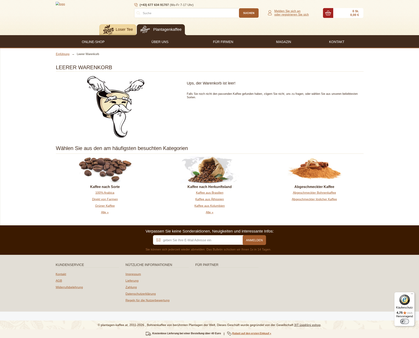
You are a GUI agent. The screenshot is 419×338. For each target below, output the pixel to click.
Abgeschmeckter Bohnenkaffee (314, 192)
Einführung (62, 54)
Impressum (133, 274)
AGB (59, 280)
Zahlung (131, 287)
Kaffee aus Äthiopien (209, 199)
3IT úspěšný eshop (307, 325)
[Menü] (412, 294)
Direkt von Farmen (105, 199)
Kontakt (61, 274)
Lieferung (132, 280)
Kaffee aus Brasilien (209, 192)
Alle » (105, 212)
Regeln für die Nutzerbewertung (147, 300)
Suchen (248, 13)
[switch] (404, 321)
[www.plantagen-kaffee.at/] (82, 3)
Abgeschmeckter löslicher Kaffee (314, 199)
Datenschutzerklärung (140, 293)
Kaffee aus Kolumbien (209, 205)
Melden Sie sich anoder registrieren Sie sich (291, 12)
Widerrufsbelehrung (69, 287)
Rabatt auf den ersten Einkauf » (251, 333)
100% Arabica (104, 192)
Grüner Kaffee (105, 205)
